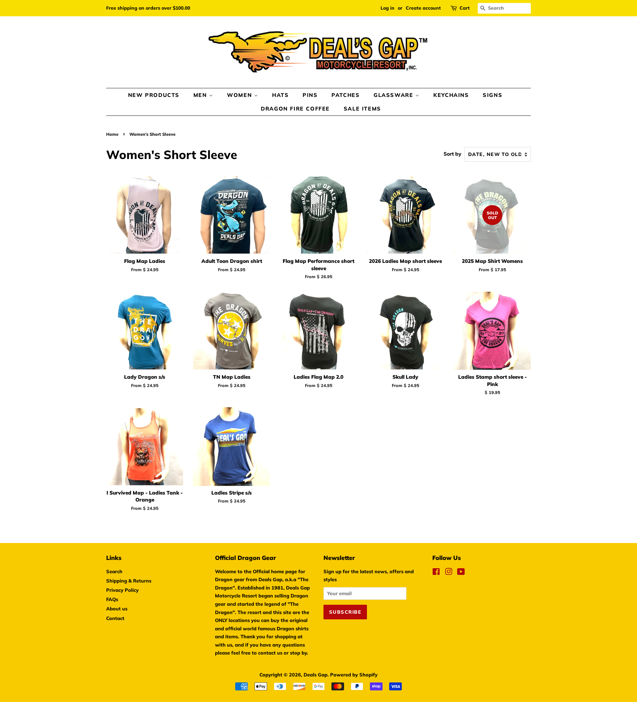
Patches (345, 95)
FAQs (112, 599)
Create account (423, 8)
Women (240, 95)
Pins (310, 95)
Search (114, 571)
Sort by (452, 154)
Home (112, 134)
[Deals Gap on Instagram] (448, 573)
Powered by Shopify (354, 674)
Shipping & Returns (128, 581)
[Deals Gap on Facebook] (436, 573)
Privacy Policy (122, 590)
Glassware (394, 95)
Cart (465, 8)
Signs (492, 95)
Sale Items (362, 108)
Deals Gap (315, 674)
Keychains (451, 95)
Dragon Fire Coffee (295, 108)
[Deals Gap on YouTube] (461, 573)
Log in (387, 8)
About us (116, 608)
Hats (280, 95)
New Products (153, 95)
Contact (115, 618)
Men (201, 95)
